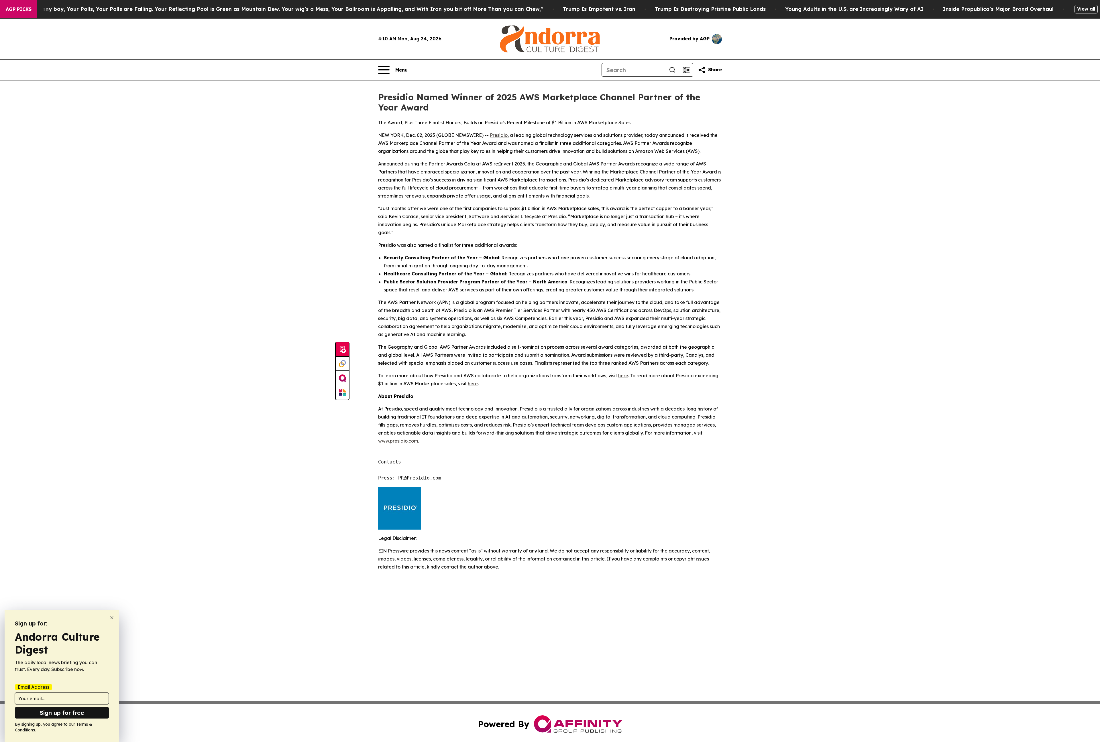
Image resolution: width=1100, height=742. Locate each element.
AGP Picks (19, 9)
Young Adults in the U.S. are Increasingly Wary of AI (854, 9)
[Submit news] (342, 349)
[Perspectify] (342, 364)
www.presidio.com (398, 441)
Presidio (499, 135)
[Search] (672, 69)
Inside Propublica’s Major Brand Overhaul (998, 9)
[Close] (112, 617)
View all (1086, 9)
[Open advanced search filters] (686, 69)
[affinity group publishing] (342, 378)
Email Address (33, 687)
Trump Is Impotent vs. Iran (599, 9)
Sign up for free (62, 712)
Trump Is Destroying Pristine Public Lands (710, 9)
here (623, 375)
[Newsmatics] (342, 392)
